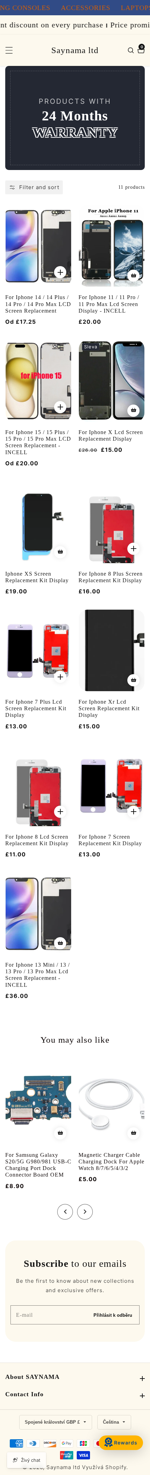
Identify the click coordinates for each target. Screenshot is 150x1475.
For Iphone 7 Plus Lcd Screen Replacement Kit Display (35, 708)
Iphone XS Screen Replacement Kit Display (37, 577)
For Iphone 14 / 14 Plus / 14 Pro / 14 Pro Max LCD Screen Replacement (38, 303)
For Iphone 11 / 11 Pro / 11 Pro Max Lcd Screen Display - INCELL (108, 303)
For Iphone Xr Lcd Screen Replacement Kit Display (109, 708)
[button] (65, 1212)
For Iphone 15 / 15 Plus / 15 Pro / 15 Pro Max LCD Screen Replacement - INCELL (38, 442)
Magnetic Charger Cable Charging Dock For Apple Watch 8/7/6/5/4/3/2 (111, 1161)
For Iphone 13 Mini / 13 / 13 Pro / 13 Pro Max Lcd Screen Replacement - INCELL (37, 975)
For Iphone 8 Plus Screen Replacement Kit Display (110, 577)
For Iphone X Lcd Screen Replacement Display (110, 435)
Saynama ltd (63, 1467)
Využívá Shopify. (105, 1467)
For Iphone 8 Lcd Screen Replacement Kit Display (37, 840)
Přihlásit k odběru (112, 1314)
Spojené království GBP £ (53, 1422)
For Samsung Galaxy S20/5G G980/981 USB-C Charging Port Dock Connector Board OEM (38, 1165)
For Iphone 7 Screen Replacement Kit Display (110, 840)
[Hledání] (132, 50)
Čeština (111, 1422)
